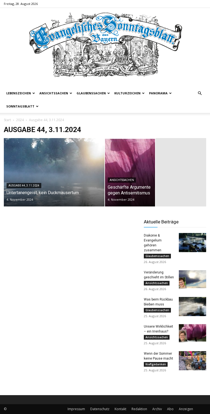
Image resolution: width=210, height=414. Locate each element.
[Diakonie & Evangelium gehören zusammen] (192, 242)
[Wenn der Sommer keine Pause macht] (192, 360)
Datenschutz (99, 409)
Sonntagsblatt (20, 106)
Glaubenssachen (91, 93)
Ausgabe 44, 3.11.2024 (23, 185)
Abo (170, 409)
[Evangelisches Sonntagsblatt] (105, 47)
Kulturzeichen (127, 93)
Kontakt (120, 409)
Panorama (158, 93)
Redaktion (139, 409)
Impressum (76, 409)
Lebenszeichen (18, 93)
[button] (199, 93)
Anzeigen (186, 409)
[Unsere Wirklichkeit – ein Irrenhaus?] (192, 333)
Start (7, 120)
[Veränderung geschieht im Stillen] (192, 279)
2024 (20, 120)
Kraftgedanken (155, 364)
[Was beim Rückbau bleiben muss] (192, 306)
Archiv (157, 409)
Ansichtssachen (53, 93)
